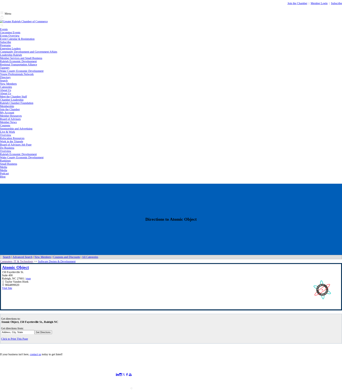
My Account (7, 112)
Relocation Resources (12, 138)
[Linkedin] (117, 374)
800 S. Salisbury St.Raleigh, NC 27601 (11, 377)
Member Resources (11, 115)
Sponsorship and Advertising (16, 128)
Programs (5, 45)
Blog (3, 176)
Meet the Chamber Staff (13, 96)
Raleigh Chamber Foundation (16, 102)
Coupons (5, 125)
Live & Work (7, 131)
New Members (8, 83)
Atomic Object (15, 267)
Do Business (7, 147)
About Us (5, 90)
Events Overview (10, 35)
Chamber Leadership (12, 99)
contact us (35, 354)
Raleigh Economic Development (18, 61)
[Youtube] (130, 374)
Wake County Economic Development (21, 70)
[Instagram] (120, 374)
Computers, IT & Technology (16, 261)
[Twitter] (123, 374)
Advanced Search (22, 256)
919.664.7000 (8, 372)
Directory (5, 77)
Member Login (319, 3)
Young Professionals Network (17, 74)
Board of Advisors (10, 119)
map (28, 278)
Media (3, 167)
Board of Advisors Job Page (16, 144)
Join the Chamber (10, 109)
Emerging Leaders (10, 48)
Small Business (8, 163)
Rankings (5, 160)
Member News (8, 122)
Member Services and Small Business (21, 58)
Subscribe (336, 3)
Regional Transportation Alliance (18, 64)
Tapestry (5, 67)
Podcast (4, 173)
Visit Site (7, 288)
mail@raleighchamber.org (14, 381)
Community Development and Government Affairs (28, 51)
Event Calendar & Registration (17, 38)
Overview (5, 135)
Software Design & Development (57, 261)
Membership (7, 106)
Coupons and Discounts (66, 256)
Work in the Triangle (11, 141)
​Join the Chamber (297, 3)
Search (4, 80)
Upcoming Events (10, 32)
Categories (6, 86)
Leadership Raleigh (11, 54)
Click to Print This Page (14, 338)
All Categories (90, 256)
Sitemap (236, 380)
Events (4, 29)
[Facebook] (127, 374)
